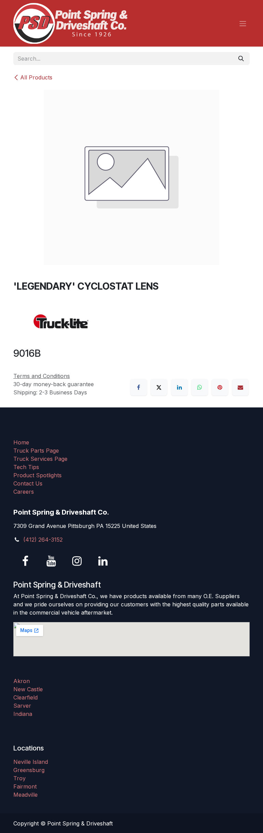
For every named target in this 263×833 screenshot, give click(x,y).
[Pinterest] (220, 387)
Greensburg (29, 770)
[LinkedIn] (179, 387)
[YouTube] (51, 561)
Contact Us (27, 483)
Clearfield (25, 697)
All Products (36, 77)
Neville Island (30, 761)
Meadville (25, 794)
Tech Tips (26, 467)
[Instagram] (77, 561)
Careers (23, 491)
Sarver (22, 705)
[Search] (241, 58)
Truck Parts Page (36, 450)
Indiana (22, 713)
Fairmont (25, 786)
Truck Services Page (40, 458)
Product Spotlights (37, 475)
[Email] (240, 387)
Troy (19, 778)
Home (21, 442)
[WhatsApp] (199, 387)
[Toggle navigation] (243, 23)
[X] (159, 387)
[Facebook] (138, 387)
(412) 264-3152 (43, 539)
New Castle (28, 689)
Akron (21, 681)
